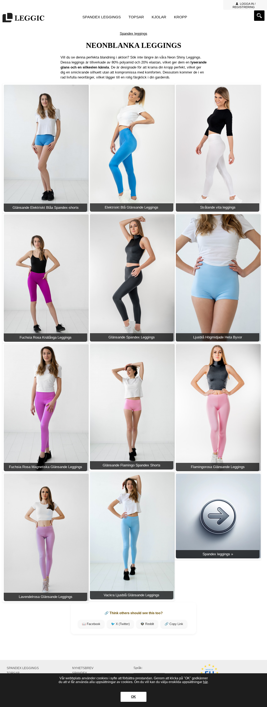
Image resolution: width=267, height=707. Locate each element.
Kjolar (159, 17)
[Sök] (259, 15)
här (205, 682)
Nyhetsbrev (82, 668)
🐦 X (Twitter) (120, 624)
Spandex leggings (101, 17)
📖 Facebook (91, 624)
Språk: (138, 668)
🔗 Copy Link (174, 624)
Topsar (136, 17)
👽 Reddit (147, 624)
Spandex (79, 673)
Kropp (180, 17)
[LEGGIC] (23, 18)
